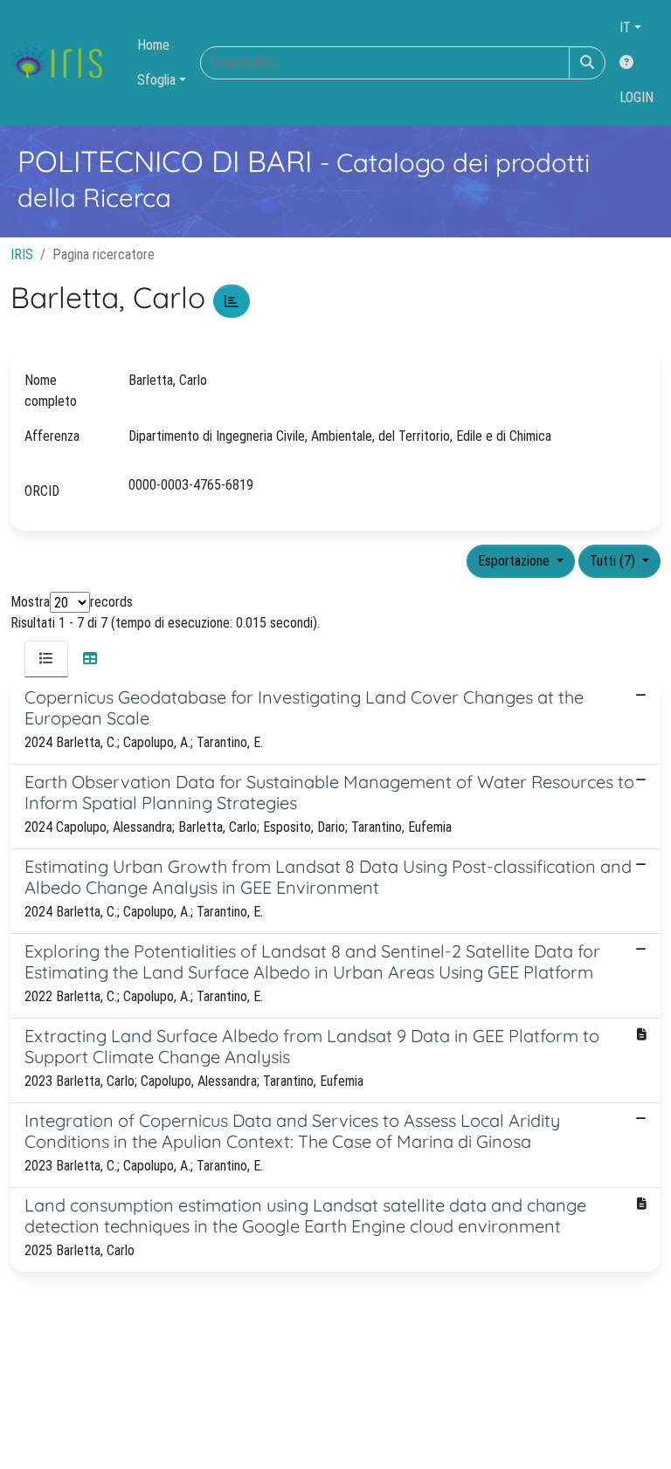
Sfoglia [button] (156, 80)
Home (153, 45)
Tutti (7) (614, 561)
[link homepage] (63, 62)
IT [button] (625, 27)
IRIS (21, 254)
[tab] (46, 659)
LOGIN (636, 97)
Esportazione (515, 561)
